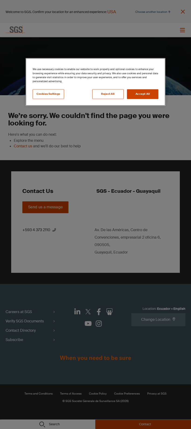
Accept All (143, 94)
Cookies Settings (48, 94)
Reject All (108, 94)
